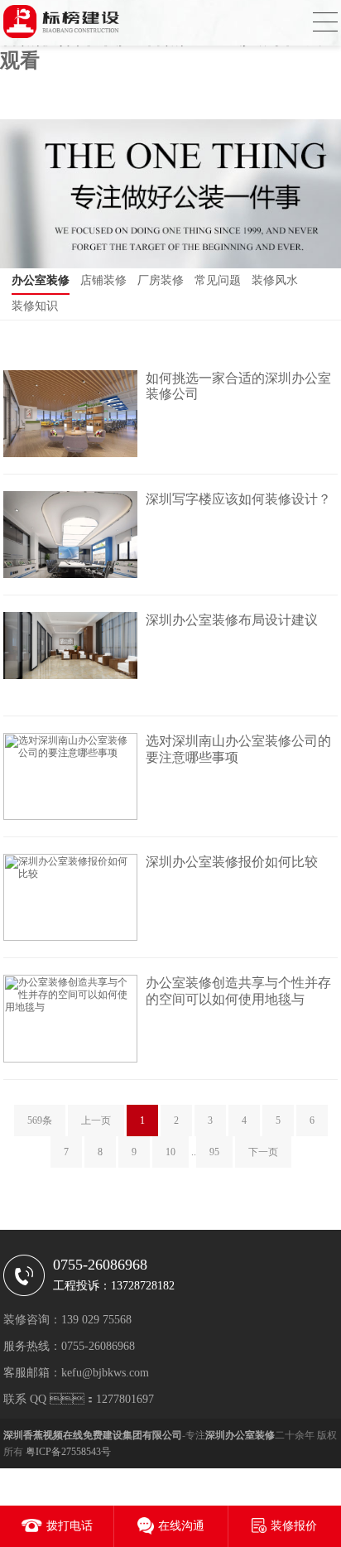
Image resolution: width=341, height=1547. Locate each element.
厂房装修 (160, 280)
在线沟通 (181, 1526)
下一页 (263, 1152)
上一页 (96, 1120)
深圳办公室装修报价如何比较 (232, 862)
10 (170, 1152)
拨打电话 (69, 1526)
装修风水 (275, 280)
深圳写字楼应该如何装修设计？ (238, 499)
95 (214, 1152)
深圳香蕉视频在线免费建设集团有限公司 (92, 1435)
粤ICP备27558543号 (68, 1452)
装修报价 (294, 1526)
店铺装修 (103, 280)
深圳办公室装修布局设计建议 (232, 620)
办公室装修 (41, 280)
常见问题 (218, 280)
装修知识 (35, 306)
